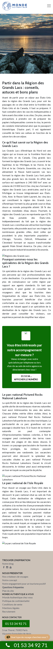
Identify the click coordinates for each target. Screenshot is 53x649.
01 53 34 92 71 (16, 624)
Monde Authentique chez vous (17, 597)
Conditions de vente (12, 604)
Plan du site (8, 590)
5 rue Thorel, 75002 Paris (15, 630)
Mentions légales (10, 608)
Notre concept (9, 580)
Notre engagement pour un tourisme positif (24, 583)
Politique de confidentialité (15, 600)
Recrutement (8, 611)
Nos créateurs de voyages (15, 576)
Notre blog (8, 563)
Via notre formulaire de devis (16, 633)
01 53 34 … (26, 378)
